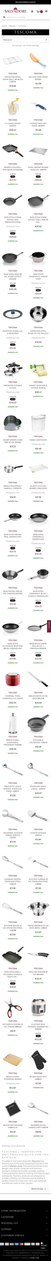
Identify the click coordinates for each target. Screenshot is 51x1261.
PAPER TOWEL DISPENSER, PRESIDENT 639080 (13, 742)
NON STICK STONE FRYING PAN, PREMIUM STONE (12, 219)
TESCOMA (12, 73)
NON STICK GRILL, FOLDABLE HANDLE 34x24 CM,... (12, 974)
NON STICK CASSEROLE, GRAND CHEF (38, 276)
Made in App (35, 1258)
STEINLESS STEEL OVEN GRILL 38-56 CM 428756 (13, 79)
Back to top (39, 1189)
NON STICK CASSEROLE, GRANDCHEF (38, 537)
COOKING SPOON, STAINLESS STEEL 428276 (12, 881)
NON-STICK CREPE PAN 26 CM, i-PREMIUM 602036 (38, 646)
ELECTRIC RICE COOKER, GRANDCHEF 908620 (38, 1026)
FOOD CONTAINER (38, 440)
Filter (49, 625)
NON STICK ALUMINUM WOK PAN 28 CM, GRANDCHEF (13, 646)
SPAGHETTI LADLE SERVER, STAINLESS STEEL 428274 (13, 789)
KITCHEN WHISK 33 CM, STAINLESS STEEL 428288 (13, 928)
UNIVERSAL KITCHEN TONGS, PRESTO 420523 (13, 835)
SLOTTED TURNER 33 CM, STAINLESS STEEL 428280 (38, 881)
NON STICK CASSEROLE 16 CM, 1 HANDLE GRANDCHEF (38, 593)
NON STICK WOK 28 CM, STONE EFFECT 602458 (13, 276)
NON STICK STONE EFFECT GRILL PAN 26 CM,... (38, 219)
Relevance (25, 39)
